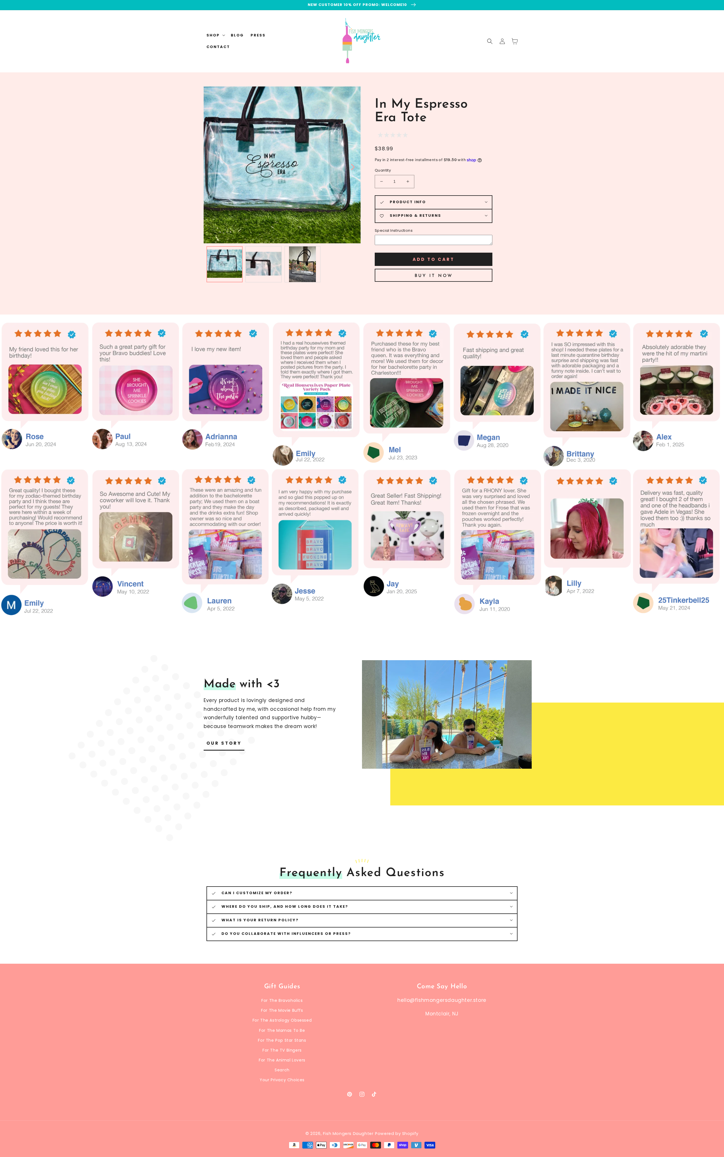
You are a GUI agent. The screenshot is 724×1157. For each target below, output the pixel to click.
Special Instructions (394, 230)
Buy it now (434, 276)
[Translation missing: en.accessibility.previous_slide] (211, 166)
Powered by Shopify (397, 1133)
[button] (490, 41)
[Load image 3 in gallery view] (303, 264)
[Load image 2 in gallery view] (263, 264)
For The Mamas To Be (282, 1030)
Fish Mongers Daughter (348, 1133)
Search (282, 1070)
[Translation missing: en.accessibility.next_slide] (352, 166)
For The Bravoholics (282, 1000)
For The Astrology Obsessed (282, 1020)
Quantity (383, 170)
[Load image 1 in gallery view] (224, 264)
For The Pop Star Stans (282, 1040)
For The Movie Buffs (282, 1010)
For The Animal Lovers (282, 1060)
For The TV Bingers (282, 1050)
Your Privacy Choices (282, 1080)
